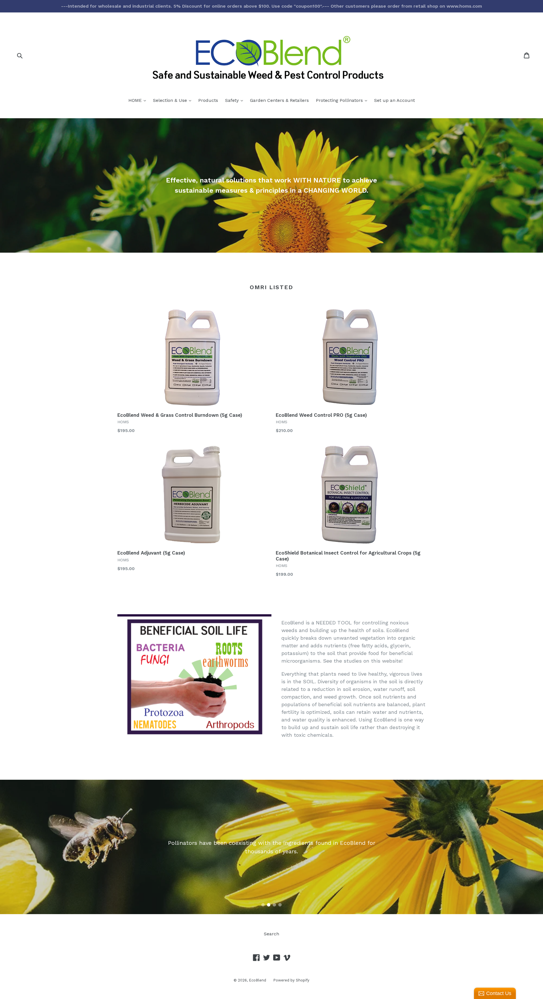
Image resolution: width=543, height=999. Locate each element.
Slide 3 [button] (274, 904)
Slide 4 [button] (280, 904)
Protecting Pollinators (343, 100)
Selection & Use (173, 100)
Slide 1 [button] (263, 904)
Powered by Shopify (291, 980)
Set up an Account (394, 100)
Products (208, 100)
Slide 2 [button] (268, 904)
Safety (235, 100)
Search (271, 933)
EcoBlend (257, 980)
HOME (138, 100)
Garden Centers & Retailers (279, 100)
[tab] (263, 904)
